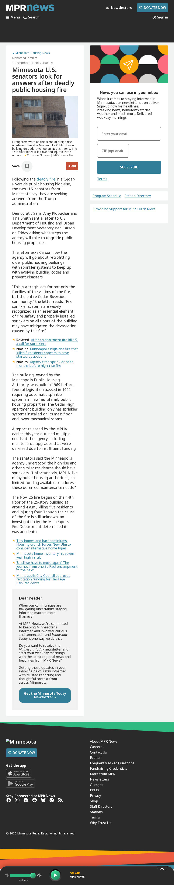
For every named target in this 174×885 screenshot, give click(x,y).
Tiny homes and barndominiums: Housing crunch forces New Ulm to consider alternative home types (43, 544)
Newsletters (99, 779)
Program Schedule (107, 196)
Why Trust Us (100, 822)
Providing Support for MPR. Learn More (124, 209)
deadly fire (46, 179)
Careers (96, 746)
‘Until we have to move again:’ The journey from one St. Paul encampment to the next (46, 566)
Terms (102, 178)
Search (33, 17)
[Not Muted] (6, 875)
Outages (96, 784)
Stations (96, 812)
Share (72, 166)
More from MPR (102, 774)
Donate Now (152, 7)
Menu (15, 17)
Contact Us (98, 752)
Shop (94, 801)
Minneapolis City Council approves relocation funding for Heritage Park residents (43, 579)
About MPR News (103, 741)
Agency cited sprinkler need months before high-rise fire (44, 364)
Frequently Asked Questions (112, 763)
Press (94, 790)
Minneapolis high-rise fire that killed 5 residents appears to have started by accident (47, 353)
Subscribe (129, 167)
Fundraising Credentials (108, 768)
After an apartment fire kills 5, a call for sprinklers (47, 341)
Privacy (95, 795)
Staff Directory (101, 806)
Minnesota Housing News (32, 53)
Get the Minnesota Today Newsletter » (45, 695)
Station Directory (138, 196)
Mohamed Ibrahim (24, 58)
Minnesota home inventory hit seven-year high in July (45, 555)
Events (95, 757)
